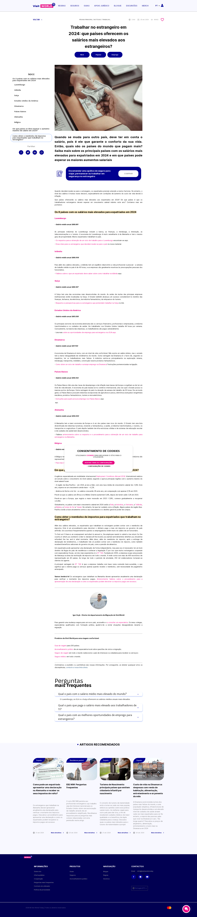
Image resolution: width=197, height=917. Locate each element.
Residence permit (77, 760)
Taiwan (79, 507)
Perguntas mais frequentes (44, 882)
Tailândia (138, 505)
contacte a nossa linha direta (76, 667)
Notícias (97, 19)
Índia (112, 505)
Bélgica (17, 122)
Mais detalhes (56, 832)
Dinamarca (18, 106)
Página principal (85, 19)
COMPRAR (128, 174)
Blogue (117, 6)
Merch (145, 6)
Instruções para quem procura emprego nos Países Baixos (78, 399)
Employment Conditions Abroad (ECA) (111, 476)
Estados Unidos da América (26, 101)
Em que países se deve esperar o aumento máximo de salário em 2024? (31, 130)
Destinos (106, 879)
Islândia (17, 90)
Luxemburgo (19, 85)
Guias (86, 6)
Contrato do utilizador (42, 886)
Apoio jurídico (101, 6)
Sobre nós (37, 871)
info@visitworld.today (145, 871)
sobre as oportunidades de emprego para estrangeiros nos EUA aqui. (89, 332)
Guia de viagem (60, 646)
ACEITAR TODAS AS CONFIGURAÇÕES (98, 463)
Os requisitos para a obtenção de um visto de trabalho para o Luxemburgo (84, 240)
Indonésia (119, 505)
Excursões (131, 6)
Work (82, 55)
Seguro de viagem (62, 653)
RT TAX (100, 553)
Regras (62, 6)
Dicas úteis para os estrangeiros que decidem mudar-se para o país (81, 244)
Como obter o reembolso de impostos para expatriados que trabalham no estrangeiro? (29, 138)
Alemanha (18, 117)
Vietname (129, 505)
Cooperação (38, 879)
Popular (98, 55)
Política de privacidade (42, 890)
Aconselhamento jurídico (64, 649)
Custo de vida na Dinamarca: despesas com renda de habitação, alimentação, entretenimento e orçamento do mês (148, 790)
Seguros (74, 6)
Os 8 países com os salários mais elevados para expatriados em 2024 (31, 80)
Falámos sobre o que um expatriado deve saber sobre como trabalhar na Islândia (87, 273)
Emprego (115, 55)
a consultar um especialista (117, 622)
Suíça (16, 95)
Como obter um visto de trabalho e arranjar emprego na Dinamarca (81, 364)
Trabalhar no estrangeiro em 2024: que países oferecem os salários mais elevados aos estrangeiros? (106, 19)
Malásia (59, 507)
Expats (39, 760)
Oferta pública (39, 875)
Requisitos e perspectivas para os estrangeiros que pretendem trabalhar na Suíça (87, 303)
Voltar (36, 19)
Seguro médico (60, 656)
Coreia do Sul (69, 507)
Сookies (90, 455)
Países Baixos (20, 112)
